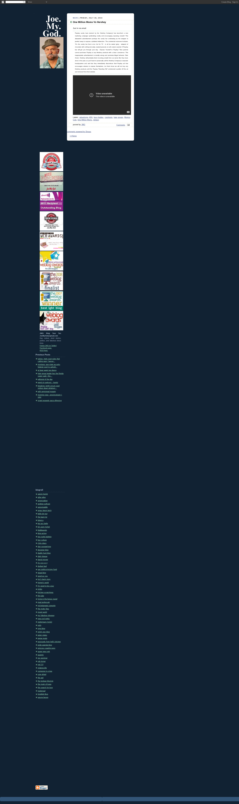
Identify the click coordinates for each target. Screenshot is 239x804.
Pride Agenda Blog (45, 645)
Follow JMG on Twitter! (48, 346)
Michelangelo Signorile (46, 606)
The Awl (40, 678)
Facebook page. (46, 348)
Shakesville (42, 668)
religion (96, 120)
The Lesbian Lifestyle (45, 681)
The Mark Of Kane (44, 684)
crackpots (109, 117)
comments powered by (79, 132)
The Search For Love (45, 688)
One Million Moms (85, 120)
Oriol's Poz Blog (44, 632)
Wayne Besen (43, 697)
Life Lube (41, 596)
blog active (42, 533)
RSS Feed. (44, 351)
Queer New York (44, 652)
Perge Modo (42, 638)
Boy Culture (42, 540)
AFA (91, 117)
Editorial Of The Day (45, 379)
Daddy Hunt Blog (44, 553)
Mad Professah (44, 602)
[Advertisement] (47, 446)
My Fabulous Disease (46, 616)
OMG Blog (41, 629)
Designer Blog (43, 550)
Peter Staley (42, 635)
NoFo (39, 625)
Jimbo (40, 589)
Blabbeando (42, 530)
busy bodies (99, 117)
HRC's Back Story (44, 579)
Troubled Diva (43, 694)
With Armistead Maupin (47, 392)
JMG (83, 125)
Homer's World (43, 583)
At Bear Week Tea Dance (47, 370)
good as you (43, 576)
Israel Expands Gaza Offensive (50, 401)
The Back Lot (42, 517)
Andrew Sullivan (44, 504)
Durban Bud (42, 566)
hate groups (118, 117)
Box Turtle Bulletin (44, 537)
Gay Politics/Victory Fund (47, 569)
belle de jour (42, 514)
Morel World (42, 612)
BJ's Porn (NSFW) (44, 527)
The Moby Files (43, 609)
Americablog (42, 501)
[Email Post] (128, 125)
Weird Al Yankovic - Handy (48, 383)
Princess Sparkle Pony (46, 648)
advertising (83, 117)
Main (75, 18)
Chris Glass (42, 543)
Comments (120, 125)
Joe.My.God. (52, 26)
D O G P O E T (42, 563)
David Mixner (43, 560)
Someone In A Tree (45, 671)
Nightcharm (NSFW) (45, 622)
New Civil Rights (44, 619)
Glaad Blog (42, 573)
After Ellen (42, 497)
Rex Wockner (42, 658)
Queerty (41, 655)
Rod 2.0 (40, 665)
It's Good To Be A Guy (46, 586)
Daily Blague (42, 556)
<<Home (73, 136)
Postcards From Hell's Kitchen (49, 642)
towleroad (41, 691)
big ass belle (43, 524)
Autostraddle (43, 507)
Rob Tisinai (42, 661)
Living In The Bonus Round (47, 599)
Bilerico (40, 520)
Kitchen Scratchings (45, 593)
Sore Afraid (42, 674)
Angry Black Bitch (44, 511)
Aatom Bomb (43, 494)
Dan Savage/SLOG (44, 547)
